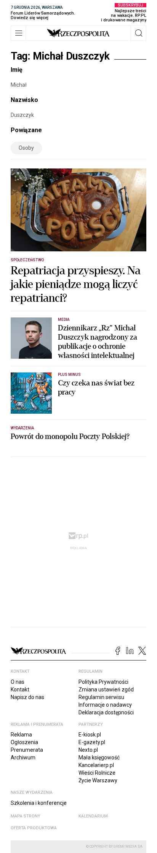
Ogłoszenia (24, 742)
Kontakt (20, 689)
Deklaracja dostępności (106, 712)
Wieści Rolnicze (96, 773)
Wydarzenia (22, 428)
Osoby (26, 148)
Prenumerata (27, 750)
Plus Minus (69, 374)
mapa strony (25, 816)
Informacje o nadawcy (105, 705)
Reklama (21, 735)
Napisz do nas (27, 697)
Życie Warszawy (97, 780)
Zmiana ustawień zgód (106, 689)
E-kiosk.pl (89, 735)
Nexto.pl (88, 750)
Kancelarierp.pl (96, 765)
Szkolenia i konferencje (39, 803)
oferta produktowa (34, 827)
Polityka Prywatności (103, 682)
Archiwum (23, 757)
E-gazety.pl (91, 742)
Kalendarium (93, 816)
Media (63, 319)
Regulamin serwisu (101, 697)
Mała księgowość (99, 757)
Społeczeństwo (27, 260)
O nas (17, 682)
